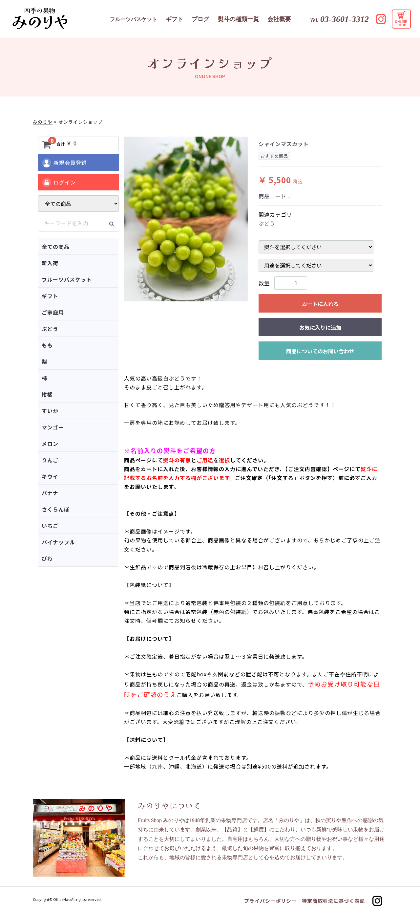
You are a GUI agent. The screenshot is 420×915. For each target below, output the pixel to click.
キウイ (50, 476)
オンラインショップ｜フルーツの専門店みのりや (40, 19)
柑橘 (47, 394)
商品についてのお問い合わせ (320, 351)
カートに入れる (320, 304)
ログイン (64, 182)
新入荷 (50, 263)
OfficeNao (62, 899)
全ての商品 (56, 247)
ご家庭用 (53, 312)
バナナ (50, 493)
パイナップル (58, 542)
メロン (50, 443)
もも (47, 345)
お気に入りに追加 (320, 327)
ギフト (50, 296)
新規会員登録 (70, 162)
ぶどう (50, 329)
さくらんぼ (56, 509)
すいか (50, 411)
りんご (50, 460)
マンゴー (53, 427)
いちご (50, 526)
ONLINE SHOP (401, 23)
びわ (47, 558)
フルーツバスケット (67, 279)
